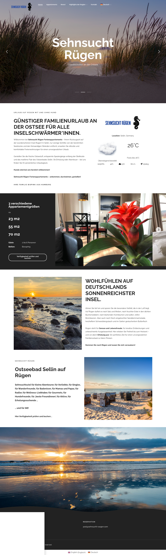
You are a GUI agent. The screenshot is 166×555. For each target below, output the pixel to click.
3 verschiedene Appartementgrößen (24, 205)
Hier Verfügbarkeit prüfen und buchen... (33, 416)
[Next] (158, 229)
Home (40, 4)
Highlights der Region (77, 4)
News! (63, 4)
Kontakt (94, 4)
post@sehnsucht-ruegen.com (95, 527)
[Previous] (63, 229)
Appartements (51, 4)
